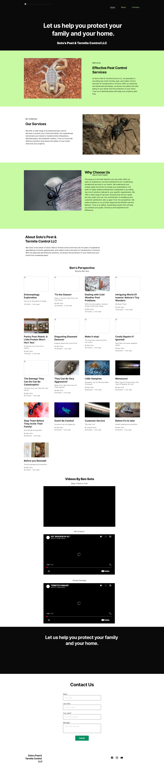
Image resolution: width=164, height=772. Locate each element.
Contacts (135, 7)
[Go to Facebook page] (113, 758)
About (123, 7)
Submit (82, 738)
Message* (66, 723)
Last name (66, 704)
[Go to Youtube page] (122, 758)
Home (112, 7)
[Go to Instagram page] (118, 758)
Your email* (67, 713)
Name (65, 694)
